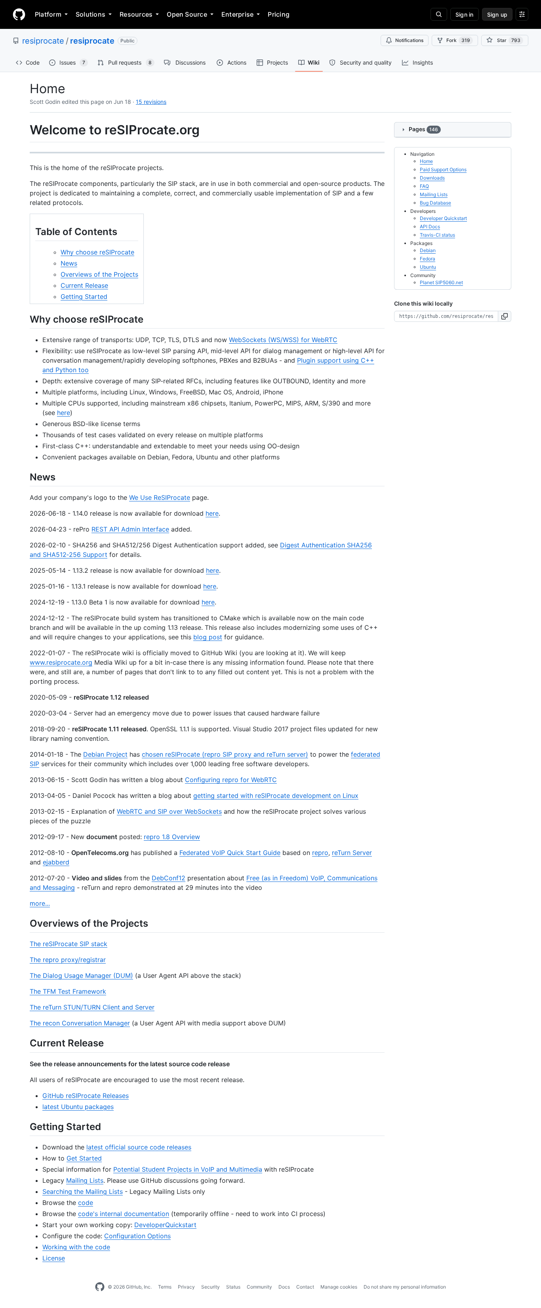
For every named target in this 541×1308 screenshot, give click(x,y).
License (53, 1258)
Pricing (279, 14)
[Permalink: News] (24, 476)
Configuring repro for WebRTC (231, 780)
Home (426, 161)
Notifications (409, 40)
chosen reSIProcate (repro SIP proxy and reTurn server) (225, 754)
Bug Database (435, 203)
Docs (284, 1287)
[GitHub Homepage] (100, 1287)
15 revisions (151, 101)
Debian (428, 250)
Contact (305, 1287)
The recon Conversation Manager (80, 1023)
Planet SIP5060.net (441, 282)
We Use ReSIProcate (159, 497)
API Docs (430, 226)
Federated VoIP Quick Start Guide (229, 853)
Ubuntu (428, 267)
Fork (458, 40)
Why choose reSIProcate (97, 252)
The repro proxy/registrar (68, 960)
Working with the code (76, 1247)
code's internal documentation (123, 1214)
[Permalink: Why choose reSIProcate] (24, 319)
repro (320, 853)
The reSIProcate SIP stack (68, 944)
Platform (48, 14)
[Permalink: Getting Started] (24, 1126)
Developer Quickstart (443, 218)
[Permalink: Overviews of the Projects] (24, 923)
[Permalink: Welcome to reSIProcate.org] (24, 130)
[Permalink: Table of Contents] (29, 231)
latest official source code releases (138, 1147)
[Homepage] (19, 14)
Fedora (427, 259)
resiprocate (43, 41)
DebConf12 (168, 878)
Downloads (432, 178)
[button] (504, 316)
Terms (164, 1287)
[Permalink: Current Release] (24, 1043)
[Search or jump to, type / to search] (439, 14)
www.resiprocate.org (61, 662)
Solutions (90, 14)
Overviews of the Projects (99, 274)
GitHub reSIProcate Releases (85, 1096)
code (85, 1203)
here (63, 413)
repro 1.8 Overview (172, 837)
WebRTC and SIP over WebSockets (169, 811)
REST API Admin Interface (130, 529)
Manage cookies (338, 1287)
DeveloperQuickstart (165, 1225)
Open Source (187, 14)
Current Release (84, 285)
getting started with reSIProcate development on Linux (275, 795)
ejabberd (56, 862)
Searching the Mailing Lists (82, 1191)
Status (233, 1287)
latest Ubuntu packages (78, 1107)
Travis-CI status (437, 235)
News (69, 263)
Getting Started (84, 296)
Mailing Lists (84, 1180)
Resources (136, 14)
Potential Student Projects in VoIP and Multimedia (187, 1169)
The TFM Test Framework (68, 991)
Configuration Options (137, 1236)
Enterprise (237, 14)
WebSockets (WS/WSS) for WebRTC (283, 340)
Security (210, 1287)
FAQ (424, 186)
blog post (207, 637)
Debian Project (105, 754)
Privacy (186, 1287)
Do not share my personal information (405, 1287)
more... (40, 903)
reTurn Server (352, 853)
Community (259, 1287)
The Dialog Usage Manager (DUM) (81, 975)
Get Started (84, 1158)
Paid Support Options (443, 169)
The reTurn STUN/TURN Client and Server (92, 1007)
